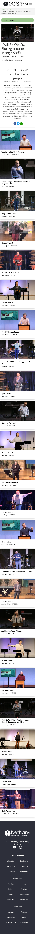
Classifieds (24, 922)
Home (3, 9)
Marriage (10, 899)
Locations (24, 866)
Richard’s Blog (11, 922)
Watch (9, 9)
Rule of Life (11, 917)
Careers (24, 917)
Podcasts (24, 912)
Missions (24, 889)
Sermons (11, 912)
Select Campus (9, 20)
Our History (11, 866)
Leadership (24, 861)
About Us (10, 861)
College (10, 889)
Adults (11, 894)
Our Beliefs (11, 871)
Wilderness (24, 899)
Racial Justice (24, 894)
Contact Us (24, 871)
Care (24, 884)
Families (11, 884)
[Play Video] (17, 32)
